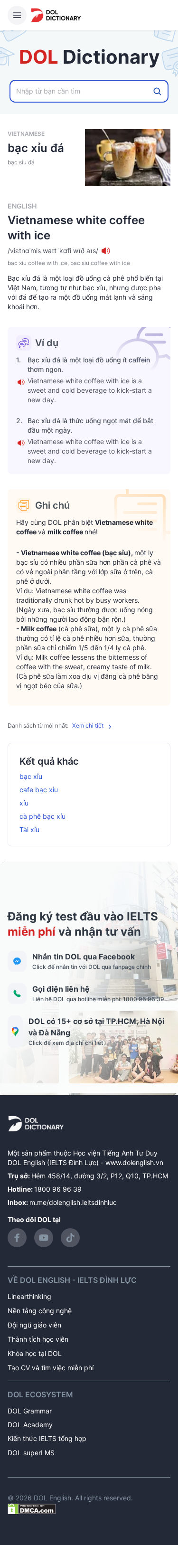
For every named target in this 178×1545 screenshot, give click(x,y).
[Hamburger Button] (17, 15)
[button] (89, 250)
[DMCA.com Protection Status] (32, 1508)
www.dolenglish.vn (134, 1162)
